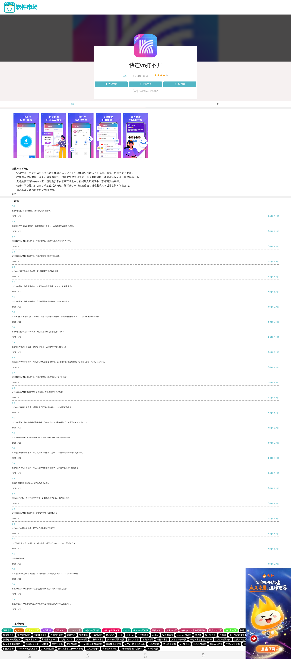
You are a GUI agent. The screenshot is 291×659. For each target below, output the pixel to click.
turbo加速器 (152, 648)
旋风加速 (47, 630)
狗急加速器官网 (92, 630)
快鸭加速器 (8, 635)
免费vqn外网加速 (111, 630)
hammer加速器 (184, 635)
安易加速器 (167, 635)
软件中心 (71, 635)
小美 (120, 635)
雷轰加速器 (72, 644)
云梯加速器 (162, 639)
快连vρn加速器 (233, 644)
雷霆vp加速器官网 (11, 639)
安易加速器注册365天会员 (70, 648)
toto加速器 (185, 644)
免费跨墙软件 (240, 639)
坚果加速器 (60, 630)
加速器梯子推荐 (178, 639)
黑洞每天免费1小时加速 (37, 644)
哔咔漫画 (110, 635)
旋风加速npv (93, 648)
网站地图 (7, 630)
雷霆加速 (83, 635)
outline (155, 635)
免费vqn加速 (67, 639)
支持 (269, 216)
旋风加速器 (171, 630)
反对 (275, 216)
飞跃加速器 (154, 644)
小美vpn (130, 635)
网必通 (198, 635)
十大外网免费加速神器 (91, 644)
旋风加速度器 (32, 630)
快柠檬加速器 (23, 635)
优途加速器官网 (140, 630)
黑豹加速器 (81, 639)
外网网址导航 (56, 635)
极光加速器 (147, 639)
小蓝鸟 (126, 630)
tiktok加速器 (75, 630)
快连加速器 (231, 630)
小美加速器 (143, 635)
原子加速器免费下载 (239, 635)
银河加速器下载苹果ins (201, 639)
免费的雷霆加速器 (115, 639)
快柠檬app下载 (109, 648)
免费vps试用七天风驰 (135, 644)
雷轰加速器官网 (113, 644)
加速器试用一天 (49, 639)
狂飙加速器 (97, 635)
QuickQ (18, 630)
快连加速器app (31, 639)
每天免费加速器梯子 (12, 644)
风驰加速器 (157, 630)
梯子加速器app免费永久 (131, 648)
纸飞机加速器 (169, 644)
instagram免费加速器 (27, 648)
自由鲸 (222, 635)
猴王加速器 (210, 635)
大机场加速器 (97, 639)
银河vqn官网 (216, 644)
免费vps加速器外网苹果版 (193, 630)
